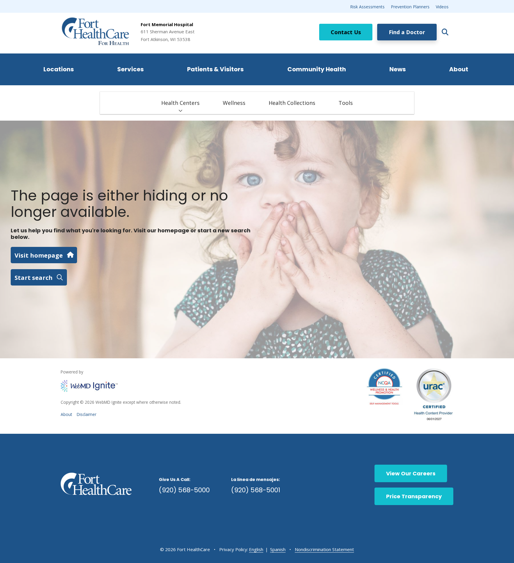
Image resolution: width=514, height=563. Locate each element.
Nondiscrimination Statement (324, 549)
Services (130, 69)
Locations (58, 69)
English (256, 549)
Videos (442, 7)
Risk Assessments (367, 7)
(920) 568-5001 (255, 490)
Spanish (278, 549)
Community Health (316, 69)
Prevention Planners (410, 7)
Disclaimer (86, 414)
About (458, 69)
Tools (346, 102)
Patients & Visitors (215, 69)
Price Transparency (414, 496)
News (397, 69)
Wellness (234, 102)
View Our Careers (410, 473)
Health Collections (292, 102)
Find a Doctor (407, 32)
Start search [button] (34, 277)
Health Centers (180, 102)
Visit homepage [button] (39, 255)
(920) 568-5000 (184, 490)
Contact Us (346, 32)
